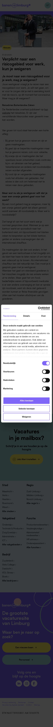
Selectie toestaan (26, 408)
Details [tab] (26, 316)
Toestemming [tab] (9, 316)
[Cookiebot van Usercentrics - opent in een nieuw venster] (38, 308)
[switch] (46, 371)
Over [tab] (43, 316)
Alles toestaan (26, 400)
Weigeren (26, 417)
